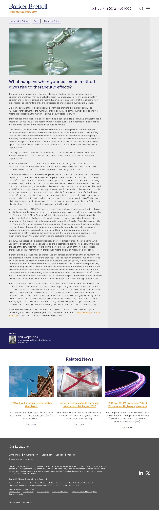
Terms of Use (73, 485)
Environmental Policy (60, 492)
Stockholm (47, 454)
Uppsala (71, 454)
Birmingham (14, 454)
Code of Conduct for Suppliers (84, 492)
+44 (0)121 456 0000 (116, 8)
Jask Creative (25, 503)
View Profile (23, 343)
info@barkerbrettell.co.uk (26, 490)
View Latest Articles (19, 21)
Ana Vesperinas (84, 312)
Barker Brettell (28, 8)
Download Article (51, 21)
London (59, 454)
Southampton (31, 454)
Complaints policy (16, 494)
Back (36, 21)
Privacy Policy (28, 492)
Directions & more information (21, 459)
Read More (31, 424)
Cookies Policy (43, 492)
